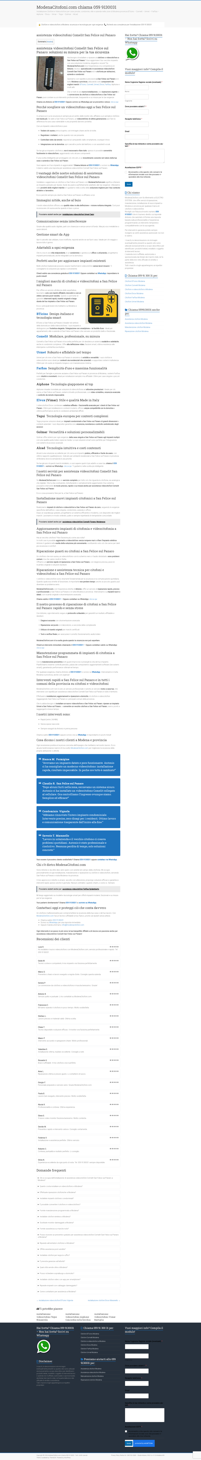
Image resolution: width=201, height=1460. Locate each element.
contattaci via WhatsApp (107, 859)
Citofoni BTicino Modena (135, 281)
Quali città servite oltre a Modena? (54, 1267)
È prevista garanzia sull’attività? (52, 1261)
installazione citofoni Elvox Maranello (104, 1300)
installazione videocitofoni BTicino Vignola (55, 1300)
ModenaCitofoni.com (79, 748)
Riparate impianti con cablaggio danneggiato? (58, 1285)
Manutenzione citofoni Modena (137, 327)
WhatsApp (102, 273)
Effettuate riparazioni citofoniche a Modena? (58, 1192)
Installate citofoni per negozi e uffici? (55, 1255)
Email (127, 131)
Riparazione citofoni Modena (136, 331)
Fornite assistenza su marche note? (54, 1229)
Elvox (102, 84)
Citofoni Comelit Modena (135, 285)
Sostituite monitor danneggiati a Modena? (57, 1223)
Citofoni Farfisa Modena (135, 297)
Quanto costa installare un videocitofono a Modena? (61, 1186)
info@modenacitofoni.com (73, 925)
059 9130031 (59, 102)
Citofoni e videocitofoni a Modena (139, 289)
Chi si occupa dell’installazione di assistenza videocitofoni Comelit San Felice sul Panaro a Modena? (75, 1179)
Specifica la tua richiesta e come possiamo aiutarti (144, 145)
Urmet (96, 84)
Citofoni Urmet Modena (134, 302)
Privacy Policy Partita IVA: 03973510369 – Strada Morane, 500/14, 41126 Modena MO (137, 1455)
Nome (127, 91)
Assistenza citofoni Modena (136, 319)
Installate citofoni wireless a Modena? (55, 1216)
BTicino (83, 84)
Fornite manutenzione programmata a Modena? (59, 1210)
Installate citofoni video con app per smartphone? (60, 1279)
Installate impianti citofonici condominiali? (57, 1198)
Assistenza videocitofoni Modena (138, 323)
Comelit (90, 84)
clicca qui (114, 102)
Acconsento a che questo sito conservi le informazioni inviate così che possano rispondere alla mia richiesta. (145, 174)
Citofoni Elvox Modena (134, 293)
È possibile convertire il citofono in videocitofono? (60, 1204)
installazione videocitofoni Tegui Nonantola (47, 1317)
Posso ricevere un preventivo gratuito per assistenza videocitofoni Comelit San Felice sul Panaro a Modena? (78, 1236)
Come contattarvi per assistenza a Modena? (58, 1291)
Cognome (128, 101)
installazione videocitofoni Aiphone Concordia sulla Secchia (77, 1317)
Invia (129, 184)
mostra (49, 42)
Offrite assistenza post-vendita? (53, 1249)
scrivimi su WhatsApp (87, 903)
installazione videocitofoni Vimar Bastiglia (105, 1317)
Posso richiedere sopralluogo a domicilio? (57, 1273)
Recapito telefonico (133, 119)
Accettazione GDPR (133, 167)
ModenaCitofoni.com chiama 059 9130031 (76, 7)
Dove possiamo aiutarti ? (135, 106)
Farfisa (108, 84)
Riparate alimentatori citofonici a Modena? (57, 1243)
